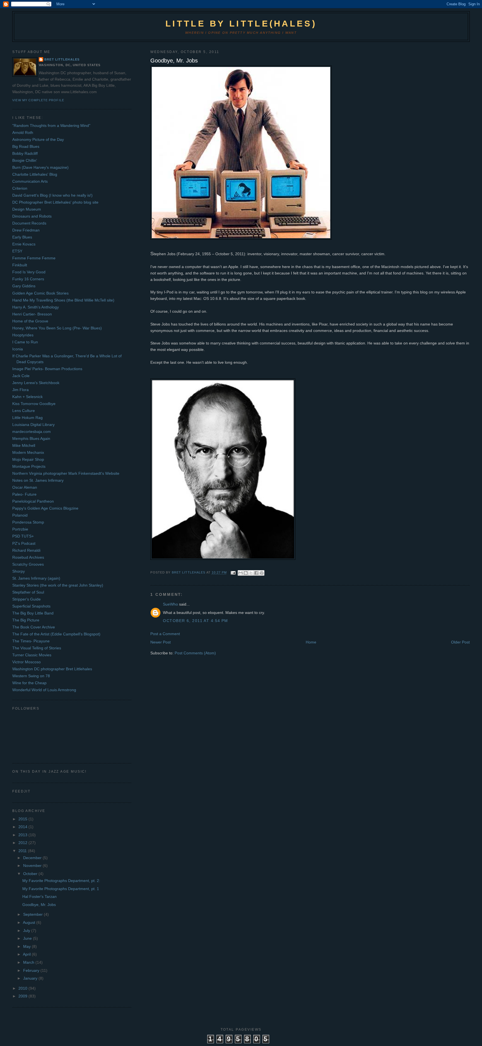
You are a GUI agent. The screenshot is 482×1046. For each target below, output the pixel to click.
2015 (23, 819)
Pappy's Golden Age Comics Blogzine (45, 508)
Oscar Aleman (24, 487)
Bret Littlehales (61, 59)
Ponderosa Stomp (28, 522)
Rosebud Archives (28, 557)
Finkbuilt (19, 265)
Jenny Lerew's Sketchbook (35, 382)
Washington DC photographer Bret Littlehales (52, 669)
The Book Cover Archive (33, 627)
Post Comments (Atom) (195, 653)
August (29, 922)
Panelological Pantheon (33, 501)
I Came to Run (25, 342)
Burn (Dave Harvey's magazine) (40, 167)
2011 (23, 851)
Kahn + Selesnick (27, 396)
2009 (23, 996)
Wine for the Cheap (29, 683)
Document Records (29, 223)
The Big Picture (25, 620)
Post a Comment (165, 634)
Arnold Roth (22, 132)
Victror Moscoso (26, 662)
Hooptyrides (22, 335)
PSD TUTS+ (23, 536)
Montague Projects (28, 466)
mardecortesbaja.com (31, 431)
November (33, 865)
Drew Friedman (26, 230)
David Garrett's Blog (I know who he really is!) (52, 195)
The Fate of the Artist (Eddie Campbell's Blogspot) (56, 634)
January (30, 978)
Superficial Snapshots (31, 606)
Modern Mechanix (28, 452)
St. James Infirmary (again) (36, 578)
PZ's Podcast (23, 543)
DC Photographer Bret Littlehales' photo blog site (55, 202)
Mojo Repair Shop (28, 459)
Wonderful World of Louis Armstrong (44, 690)
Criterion (19, 188)
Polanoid (20, 515)
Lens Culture (23, 410)
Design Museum (26, 209)
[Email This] (240, 573)
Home (311, 642)
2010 (23, 988)
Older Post (460, 642)
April (27, 954)
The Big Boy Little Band (33, 613)
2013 (23, 835)
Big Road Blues (25, 146)
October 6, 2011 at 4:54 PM (195, 620)
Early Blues (22, 237)
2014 (23, 827)
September (33, 914)
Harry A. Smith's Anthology (35, 307)
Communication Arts (30, 181)
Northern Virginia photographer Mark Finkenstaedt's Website (65, 473)
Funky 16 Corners (28, 279)
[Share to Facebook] (256, 573)
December (33, 857)
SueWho (170, 604)
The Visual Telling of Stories (36, 648)
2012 (23, 842)
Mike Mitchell (23, 445)
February (31, 970)
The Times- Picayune (31, 641)
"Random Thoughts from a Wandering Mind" (51, 125)
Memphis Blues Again (31, 438)
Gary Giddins (23, 286)
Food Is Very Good (28, 272)
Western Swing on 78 (31, 676)
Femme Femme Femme (34, 258)
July (27, 930)
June (28, 938)
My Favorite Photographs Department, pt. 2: (61, 880)
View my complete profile (38, 100)
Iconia (17, 349)
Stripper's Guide (26, 599)
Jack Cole (21, 375)
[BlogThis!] (246, 573)
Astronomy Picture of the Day (38, 139)
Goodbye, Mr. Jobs (39, 904)
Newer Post (160, 642)
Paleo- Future (24, 494)
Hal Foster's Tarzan (39, 896)
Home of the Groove (30, 321)
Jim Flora (20, 389)
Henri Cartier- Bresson (32, 314)
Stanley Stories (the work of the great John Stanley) (57, 585)
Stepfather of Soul (28, 592)
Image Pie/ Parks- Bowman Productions (47, 369)
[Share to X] (251, 573)
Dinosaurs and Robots (32, 216)
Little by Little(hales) (241, 23)
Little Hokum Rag (27, 417)
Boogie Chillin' (24, 160)
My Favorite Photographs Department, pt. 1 (60, 888)
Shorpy (18, 571)
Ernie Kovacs (23, 244)
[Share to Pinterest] (261, 573)
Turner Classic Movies (31, 655)
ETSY (17, 251)
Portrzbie (20, 529)
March (29, 962)
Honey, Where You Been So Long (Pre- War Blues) (57, 328)
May (27, 946)
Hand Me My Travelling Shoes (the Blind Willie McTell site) (63, 300)
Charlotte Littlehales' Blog (34, 174)
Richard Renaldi (26, 550)
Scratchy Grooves (28, 564)
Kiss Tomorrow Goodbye (34, 403)
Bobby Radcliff (25, 153)
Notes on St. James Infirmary (38, 480)
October (30, 873)
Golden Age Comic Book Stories (40, 293)
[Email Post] (233, 572)
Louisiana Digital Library (33, 424)
